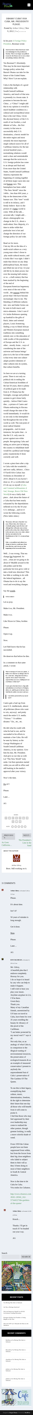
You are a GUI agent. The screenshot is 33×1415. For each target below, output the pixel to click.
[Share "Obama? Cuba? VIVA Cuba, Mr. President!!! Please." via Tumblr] (16, 818)
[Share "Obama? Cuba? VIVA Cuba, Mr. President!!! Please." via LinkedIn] (23, 818)
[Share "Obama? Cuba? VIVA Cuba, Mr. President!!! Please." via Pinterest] (20, 818)
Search (4, 1253)
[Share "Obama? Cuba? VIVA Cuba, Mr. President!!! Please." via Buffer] (27, 818)
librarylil (8, 1350)
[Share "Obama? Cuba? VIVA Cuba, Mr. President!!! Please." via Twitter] (9, 818)
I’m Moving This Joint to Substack (12, 1302)
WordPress (27, 1412)
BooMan (8, 1340)
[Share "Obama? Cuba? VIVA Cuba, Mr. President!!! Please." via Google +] (13, 818)
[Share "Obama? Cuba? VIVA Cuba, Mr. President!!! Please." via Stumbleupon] (13, 821)
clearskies (8, 1359)
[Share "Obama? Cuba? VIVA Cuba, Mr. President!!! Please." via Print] (20, 821)
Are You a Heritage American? (11, 1307)
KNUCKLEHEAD (16, 960)
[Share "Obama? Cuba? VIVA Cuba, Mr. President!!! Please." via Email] (16, 821)
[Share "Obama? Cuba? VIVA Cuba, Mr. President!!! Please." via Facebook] (6, 818)
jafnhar (8, 1369)
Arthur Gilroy (18, 28)
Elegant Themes (13, 1412)
